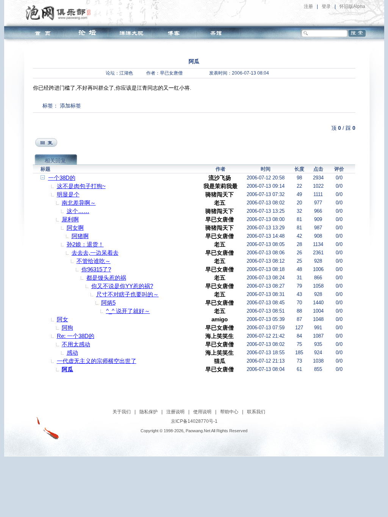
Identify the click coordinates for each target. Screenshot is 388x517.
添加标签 (70, 106)
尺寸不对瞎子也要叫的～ (127, 294)
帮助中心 (229, 411)
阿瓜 (67, 369)
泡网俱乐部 (60, 12)
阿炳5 (108, 302)
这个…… (78, 211)
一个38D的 (61, 177)
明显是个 (68, 194)
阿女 (62, 319)
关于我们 (122, 411)
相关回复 (55, 160)
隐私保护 (148, 411)
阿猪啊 (80, 236)
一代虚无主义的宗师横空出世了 (96, 361)
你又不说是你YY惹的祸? (122, 286)
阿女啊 (75, 227)
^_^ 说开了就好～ (128, 311)
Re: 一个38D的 (75, 336)
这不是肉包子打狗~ (81, 186)
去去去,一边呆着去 (95, 252)
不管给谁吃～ (94, 261)
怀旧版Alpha (352, 6)
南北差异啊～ (79, 202)
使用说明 (202, 411)
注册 (308, 6)
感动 (72, 352)
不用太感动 (76, 344)
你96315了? (96, 269)
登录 (326, 6)
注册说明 (175, 411)
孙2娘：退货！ (85, 244)
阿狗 (67, 327)
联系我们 (256, 411)
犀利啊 (70, 219)
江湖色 (126, 73)
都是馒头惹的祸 (106, 277)
